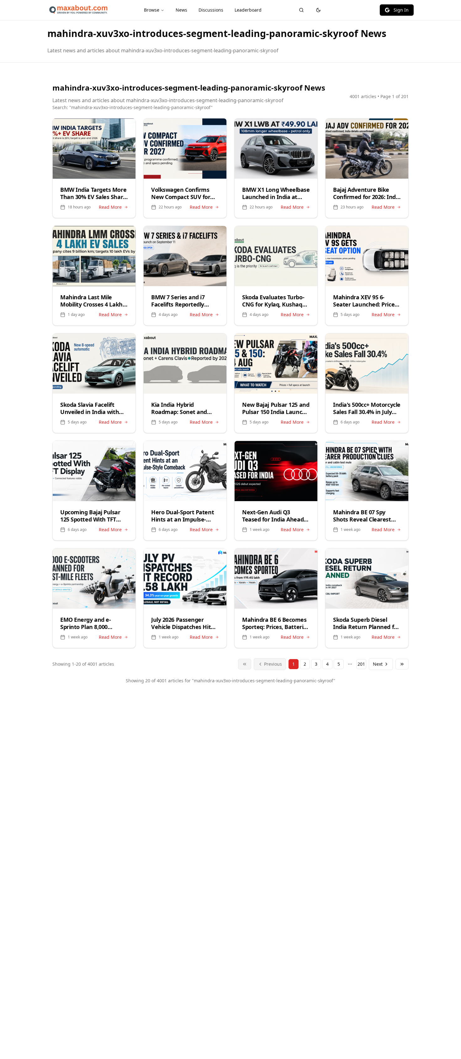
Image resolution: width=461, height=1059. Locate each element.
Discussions (211, 10)
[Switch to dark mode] (318, 10)
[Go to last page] (402, 664)
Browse (151, 10)
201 (361, 664)
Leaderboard (248, 10)
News (181, 10)
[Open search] (301, 10)
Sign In (401, 10)
